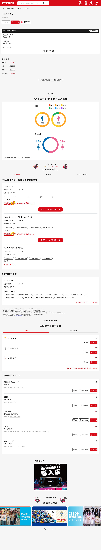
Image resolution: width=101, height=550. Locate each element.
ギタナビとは (10, 264)
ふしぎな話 (13, 402)
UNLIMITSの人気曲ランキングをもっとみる (82, 368)
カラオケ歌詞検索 (10, 8)
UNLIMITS (18, 8)
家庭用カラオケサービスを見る (86, 302)
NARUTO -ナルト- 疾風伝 (17, 446)
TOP (3, 8)
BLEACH (12, 74)
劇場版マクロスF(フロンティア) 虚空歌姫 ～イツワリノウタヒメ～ (29, 431)
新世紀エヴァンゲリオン (17, 387)
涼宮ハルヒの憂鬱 (15, 417)
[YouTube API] (19, 315)
